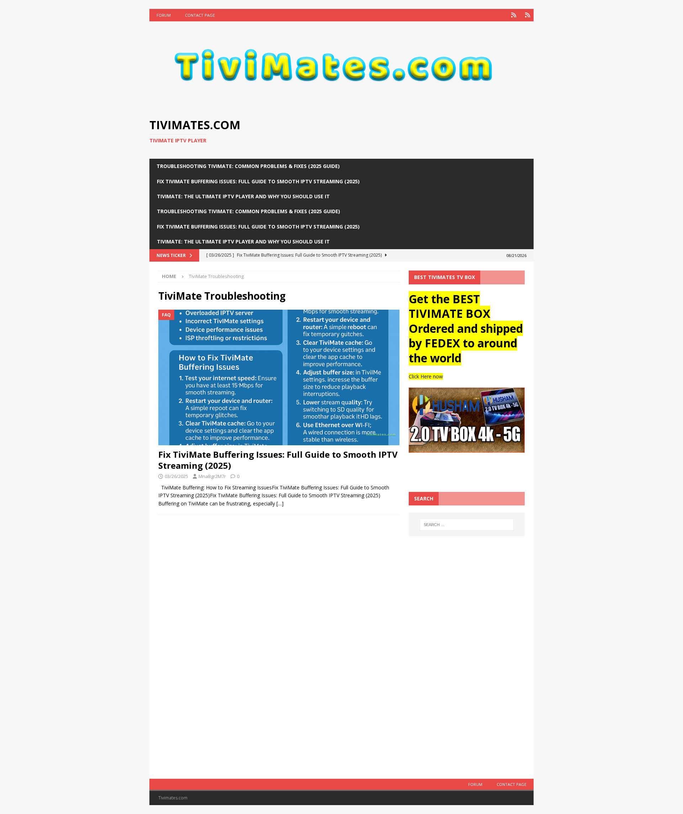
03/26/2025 (176, 476)
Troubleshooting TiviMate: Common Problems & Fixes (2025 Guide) (248, 166)
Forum (164, 15)
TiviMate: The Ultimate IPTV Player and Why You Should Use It (243, 196)
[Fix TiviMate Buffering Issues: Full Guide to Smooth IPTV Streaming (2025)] (278, 377)
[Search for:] (466, 525)
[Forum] (513, 15)
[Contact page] (527, 15)
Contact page (200, 15)
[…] (280, 503)
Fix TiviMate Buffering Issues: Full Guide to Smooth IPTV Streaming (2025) (258, 181)
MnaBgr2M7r (212, 476)
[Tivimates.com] (341, 106)
